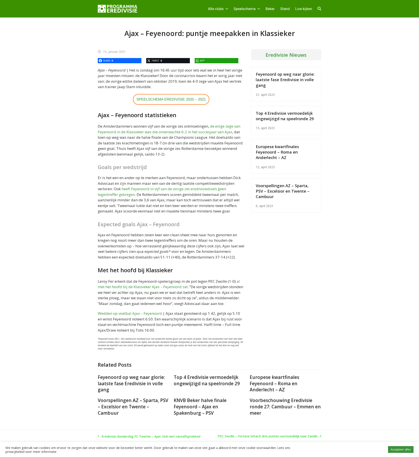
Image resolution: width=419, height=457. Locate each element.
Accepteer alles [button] (401, 449)
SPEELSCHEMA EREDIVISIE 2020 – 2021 (171, 99)
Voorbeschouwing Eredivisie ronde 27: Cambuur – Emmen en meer (285, 406)
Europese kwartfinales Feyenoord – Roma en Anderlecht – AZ (277, 152)
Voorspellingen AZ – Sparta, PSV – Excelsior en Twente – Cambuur (282, 191)
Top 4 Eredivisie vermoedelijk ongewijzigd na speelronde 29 (285, 115)
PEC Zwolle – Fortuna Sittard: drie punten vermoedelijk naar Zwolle (268, 436)
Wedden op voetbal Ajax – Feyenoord (130, 313)
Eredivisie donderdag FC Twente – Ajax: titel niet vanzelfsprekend (149, 436)
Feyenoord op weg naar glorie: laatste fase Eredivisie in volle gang (285, 79)
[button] (319, 8)
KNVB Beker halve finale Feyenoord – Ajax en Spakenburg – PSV (200, 406)
